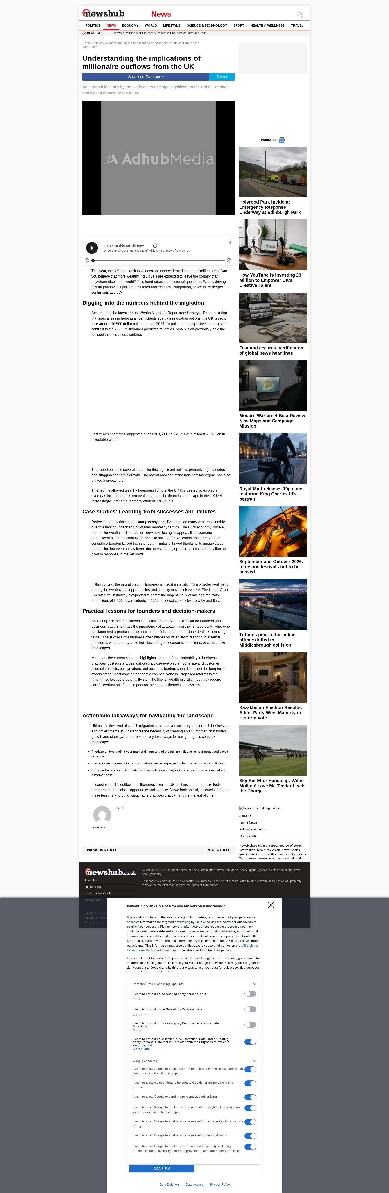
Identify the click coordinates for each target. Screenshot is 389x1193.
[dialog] (194, 1045)
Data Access (194, 1184)
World (151, 25)
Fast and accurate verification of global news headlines (271, 350)
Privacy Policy (220, 1184)
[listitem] (194, 983)
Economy (130, 25)
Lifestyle (171, 25)
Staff (120, 808)
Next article (219, 850)
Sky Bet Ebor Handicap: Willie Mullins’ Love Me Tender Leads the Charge (272, 785)
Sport (238, 25)
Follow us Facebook (253, 829)
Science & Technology (207, 25)
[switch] (250, 994)
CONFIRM (162, 1168)
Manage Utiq (248, 836)
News (161, 13)
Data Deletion (169, 1184)
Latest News (248, 822)
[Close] (272, 906)
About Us (245, 815)
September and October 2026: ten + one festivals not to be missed (271, 566)
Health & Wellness (268, 25)
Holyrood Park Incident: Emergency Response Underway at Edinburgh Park (270, 207)
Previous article (102, 850)
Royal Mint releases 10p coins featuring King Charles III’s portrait (271, 493)
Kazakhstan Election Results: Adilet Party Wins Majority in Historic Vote (270, 712)
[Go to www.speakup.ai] (230, 241)
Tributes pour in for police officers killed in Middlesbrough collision (267, 639)
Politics (93, 25)
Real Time (94, 33)
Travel (297, 25)
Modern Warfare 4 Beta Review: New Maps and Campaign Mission (273, 420)
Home (86, 43)
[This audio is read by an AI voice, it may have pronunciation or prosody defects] (155, 246)
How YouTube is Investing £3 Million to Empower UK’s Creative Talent (270, 280)
